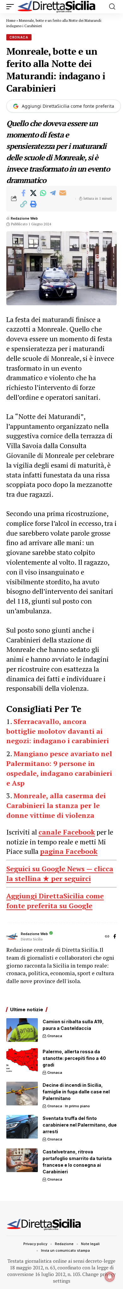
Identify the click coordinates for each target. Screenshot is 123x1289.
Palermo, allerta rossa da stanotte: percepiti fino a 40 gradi (74, 1058)
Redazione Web (24, 218)
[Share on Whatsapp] (42, 193)
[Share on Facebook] (23, 193)
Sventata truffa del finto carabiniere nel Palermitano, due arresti (80, 1125)
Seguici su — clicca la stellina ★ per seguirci (59, 873)
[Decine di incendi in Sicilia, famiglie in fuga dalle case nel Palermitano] (22, 1093)
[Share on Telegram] (52, 193)
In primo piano (77, 1106)
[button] (11, 6)
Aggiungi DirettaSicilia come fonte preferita (68, 106)
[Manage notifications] (110, 1277)
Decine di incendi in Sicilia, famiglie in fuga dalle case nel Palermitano (76, 1091)
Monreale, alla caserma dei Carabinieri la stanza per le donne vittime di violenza (56, 805)
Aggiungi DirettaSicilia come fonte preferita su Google (55, 900)
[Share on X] (33, 193)
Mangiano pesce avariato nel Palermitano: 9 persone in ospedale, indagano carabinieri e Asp (59, 768)
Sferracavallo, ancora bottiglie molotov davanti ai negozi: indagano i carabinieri (57, 731)
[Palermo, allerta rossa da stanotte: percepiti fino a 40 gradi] (22, 1060)
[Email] (62, 193)
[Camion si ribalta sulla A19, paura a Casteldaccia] (22, 1030)
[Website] (107, 936)
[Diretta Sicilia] (57, 6)
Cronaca (18, 37)
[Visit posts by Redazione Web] (12, 936)
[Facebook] (115, 936)
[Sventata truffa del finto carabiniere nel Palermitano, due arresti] (22, 1127)
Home (10, 20)
